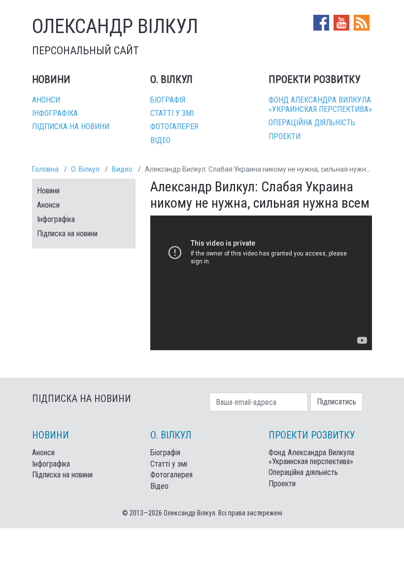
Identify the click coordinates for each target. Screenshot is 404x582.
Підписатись (336, 401)
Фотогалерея (174, 126)
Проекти (285, 136)
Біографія (167, 100)
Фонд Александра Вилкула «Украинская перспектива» (320, 104)
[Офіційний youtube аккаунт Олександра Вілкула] (342, 22)
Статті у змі (172, 113)
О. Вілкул (85, 169)
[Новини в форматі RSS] (362, 22)
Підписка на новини (70, 126)
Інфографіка (55, 113)
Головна (45, 169)
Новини (48, 190)
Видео (122, 169)
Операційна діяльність (312, 122)
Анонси (46, 100)
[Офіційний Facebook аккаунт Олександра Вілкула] (322, 22)
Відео (160, 140)
